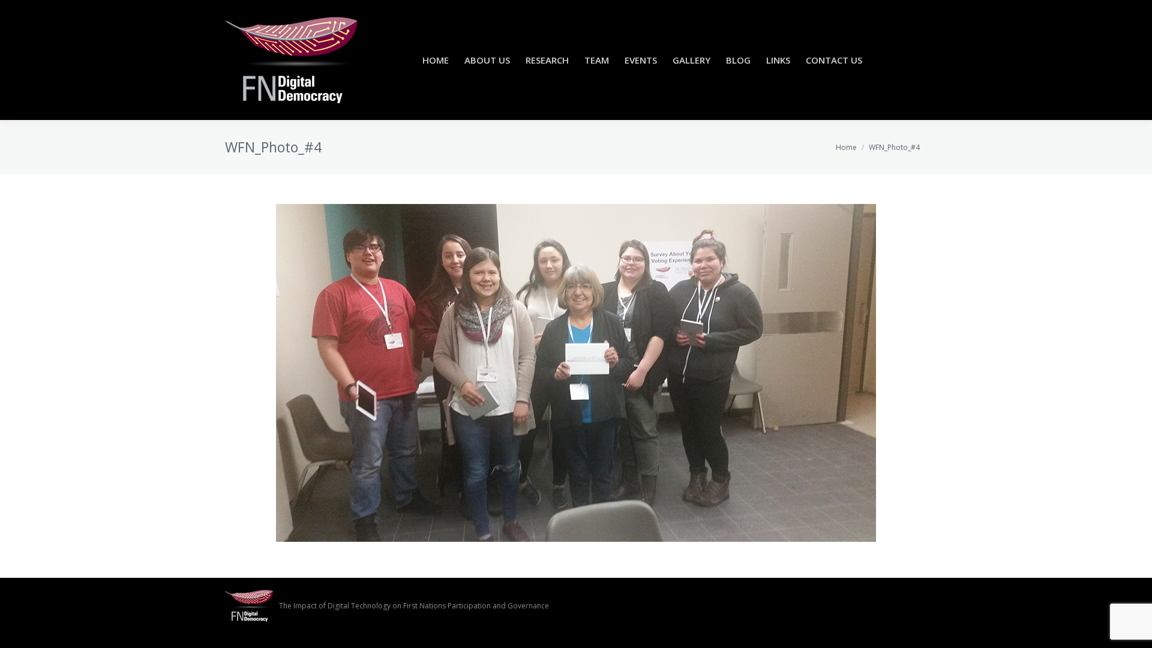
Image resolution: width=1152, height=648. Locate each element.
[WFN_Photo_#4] (576, 373)
